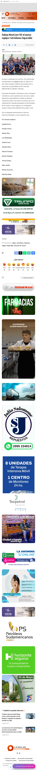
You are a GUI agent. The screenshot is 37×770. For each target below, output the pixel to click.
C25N (3, 49)
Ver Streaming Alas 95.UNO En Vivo (25, 766)
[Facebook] (17, 753)
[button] (3, 14)
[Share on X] (9, 45)
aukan (14, 243)
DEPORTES (6, 25)
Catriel (16, 81)
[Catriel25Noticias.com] (12, 14)
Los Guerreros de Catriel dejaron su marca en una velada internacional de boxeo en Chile (12, 730)
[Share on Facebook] (6, 45)
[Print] (15, 45)
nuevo (24, 245)
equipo (4, 245)
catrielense (20, 243)
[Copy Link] (12, 45)
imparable (10, 245)
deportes (27, 243)
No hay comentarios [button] (28, 277)
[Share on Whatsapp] (25, 253)
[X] (19, 753)
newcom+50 (17, 245)
